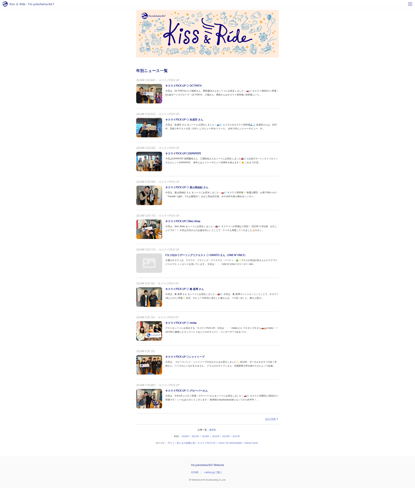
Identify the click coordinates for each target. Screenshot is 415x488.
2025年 (195, 436)
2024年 (205, 436)
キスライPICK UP (206, 442)
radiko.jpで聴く (213, 472)
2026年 (185, 436)
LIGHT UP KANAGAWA (230, 442)
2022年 (226, 436)
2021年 (236, 436)
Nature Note (251, 442)
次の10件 (270, 419)
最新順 (212, 429)
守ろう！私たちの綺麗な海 (181, 442)
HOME (195, 472)
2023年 (215, 436)
